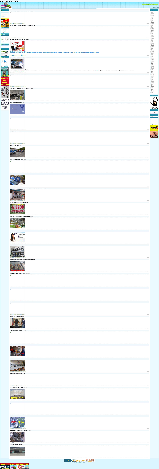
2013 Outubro (152, 36)
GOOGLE (152, 116)
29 (5, 55)
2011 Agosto (152, 20)
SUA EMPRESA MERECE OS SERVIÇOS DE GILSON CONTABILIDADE (19, 202)
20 (3, 54)
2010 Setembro (152, 13)
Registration (147, 4)
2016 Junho (152, 56)
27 (3, 55)
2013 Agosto (152, 35)
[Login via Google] (5, 31)
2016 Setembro (152, 58)
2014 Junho (152, 41)
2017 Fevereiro (152, 61)
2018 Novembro (152, 74)
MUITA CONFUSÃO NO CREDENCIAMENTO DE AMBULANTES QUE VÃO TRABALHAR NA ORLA (22, 25)
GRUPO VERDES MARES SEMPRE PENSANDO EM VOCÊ (17, 373)
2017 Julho (152, 64)
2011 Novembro (152, 22)
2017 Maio (152, 63)
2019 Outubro (152, 81)
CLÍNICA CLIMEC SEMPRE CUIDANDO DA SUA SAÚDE (17, 102)
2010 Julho (152, 12)
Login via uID (4, 29)
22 (5, 54)
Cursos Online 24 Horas (76, 462)
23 (6, 54)
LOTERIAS (152, 123)
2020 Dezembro (152, 86)
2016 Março (152, 54)
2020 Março (152, 84)
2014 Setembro (152, 43)
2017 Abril (152, 62)
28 (4, 55)
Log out (153, 4)
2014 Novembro (152, 44)
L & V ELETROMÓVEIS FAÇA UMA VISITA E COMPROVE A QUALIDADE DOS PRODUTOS (21, 88)
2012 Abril (152, 25)
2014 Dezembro (152, 45)
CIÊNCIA (3, 39)
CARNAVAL (6, 40)
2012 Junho (152, 26)
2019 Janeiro (152, 75)
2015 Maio (152, 48)
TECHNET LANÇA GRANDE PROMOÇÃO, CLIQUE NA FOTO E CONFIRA (19, 39)
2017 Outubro (152, 66)
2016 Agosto (152, 57)
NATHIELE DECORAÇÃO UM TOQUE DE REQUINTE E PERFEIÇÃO (18, 387)
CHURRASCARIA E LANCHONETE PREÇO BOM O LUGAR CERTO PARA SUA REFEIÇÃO (21, 216)
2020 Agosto (152, 85)
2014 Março (152, 39)
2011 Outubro (152, 21)
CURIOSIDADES (7, 38)
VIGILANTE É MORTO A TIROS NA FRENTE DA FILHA (17, 145)
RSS (158, 7)
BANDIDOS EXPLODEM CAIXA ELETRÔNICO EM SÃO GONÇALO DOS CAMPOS (20, 430)
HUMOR (2, 38)
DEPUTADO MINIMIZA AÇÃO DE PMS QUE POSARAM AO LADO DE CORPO (20, 273)
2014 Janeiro (152, 38)
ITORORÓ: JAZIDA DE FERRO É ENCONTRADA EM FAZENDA (18, 330)
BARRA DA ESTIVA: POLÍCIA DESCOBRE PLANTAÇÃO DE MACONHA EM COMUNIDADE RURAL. (22, 11)
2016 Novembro (152, 59)
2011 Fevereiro (152, 16)
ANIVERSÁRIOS (7, 39)
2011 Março (152, 17)
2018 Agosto (152, 72)
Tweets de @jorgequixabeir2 (153, 124)
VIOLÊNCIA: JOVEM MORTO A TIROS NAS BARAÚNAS (17, 316)
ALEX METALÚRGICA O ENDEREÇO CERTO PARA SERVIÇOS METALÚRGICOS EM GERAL (22, 57)
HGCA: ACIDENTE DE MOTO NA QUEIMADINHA (16, 444)
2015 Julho (152, 49)
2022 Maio (152, 87)
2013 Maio (152, 33)
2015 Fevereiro (152, 46)
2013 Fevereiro (152, 31)
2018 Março (152, 69)
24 (7, 54)
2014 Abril (152, 40)
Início (150, 4)
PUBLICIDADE (3, 40)
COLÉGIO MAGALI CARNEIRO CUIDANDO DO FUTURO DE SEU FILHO (19, 74)
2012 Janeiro (152, 23)
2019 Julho (152, 79)
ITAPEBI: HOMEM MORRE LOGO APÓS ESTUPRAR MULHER (18, 159)
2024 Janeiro (152, 90)
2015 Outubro (152, 51)
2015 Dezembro (152, 52)
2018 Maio (152, 70)
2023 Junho (152, 89)
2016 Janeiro (152, 53)
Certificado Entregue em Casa (82, 462)
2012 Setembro (152, 28)
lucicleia (21, 23)
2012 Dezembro (152, 30)
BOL (151, 118)
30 (6, 55)
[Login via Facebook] (4, 31)
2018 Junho (152, 71)
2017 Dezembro (152, 67)
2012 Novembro (152, 29)
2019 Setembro (152, 80)
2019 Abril (152, 77)
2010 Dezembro (152, 15)
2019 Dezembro (152, 82)
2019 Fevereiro (152, 76)
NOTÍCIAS (6, 36)
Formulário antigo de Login (4, 32)
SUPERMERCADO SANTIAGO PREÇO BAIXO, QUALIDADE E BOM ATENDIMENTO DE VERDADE (22, 259)
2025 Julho (152, 92)
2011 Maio (152, 18)
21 (4, 54)
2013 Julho (152, 34)
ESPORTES (3, 36)
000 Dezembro (152, 11)
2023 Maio (152, 88)
